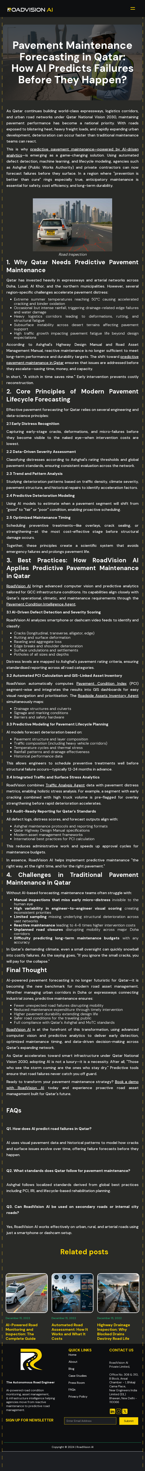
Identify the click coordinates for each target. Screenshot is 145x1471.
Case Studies (78, 1376)
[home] (30, 9)
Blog (71, 1369)
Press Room (77, 1383)
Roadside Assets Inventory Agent (108, 695)
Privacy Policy (78, 1397)
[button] (132, 9)
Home (72, 1355)
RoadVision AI (18, 586)
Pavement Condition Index (101, 683)
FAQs (72, 1390)
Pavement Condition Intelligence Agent (41, 604)
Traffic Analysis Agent (65, 785)
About (73, 1362)
